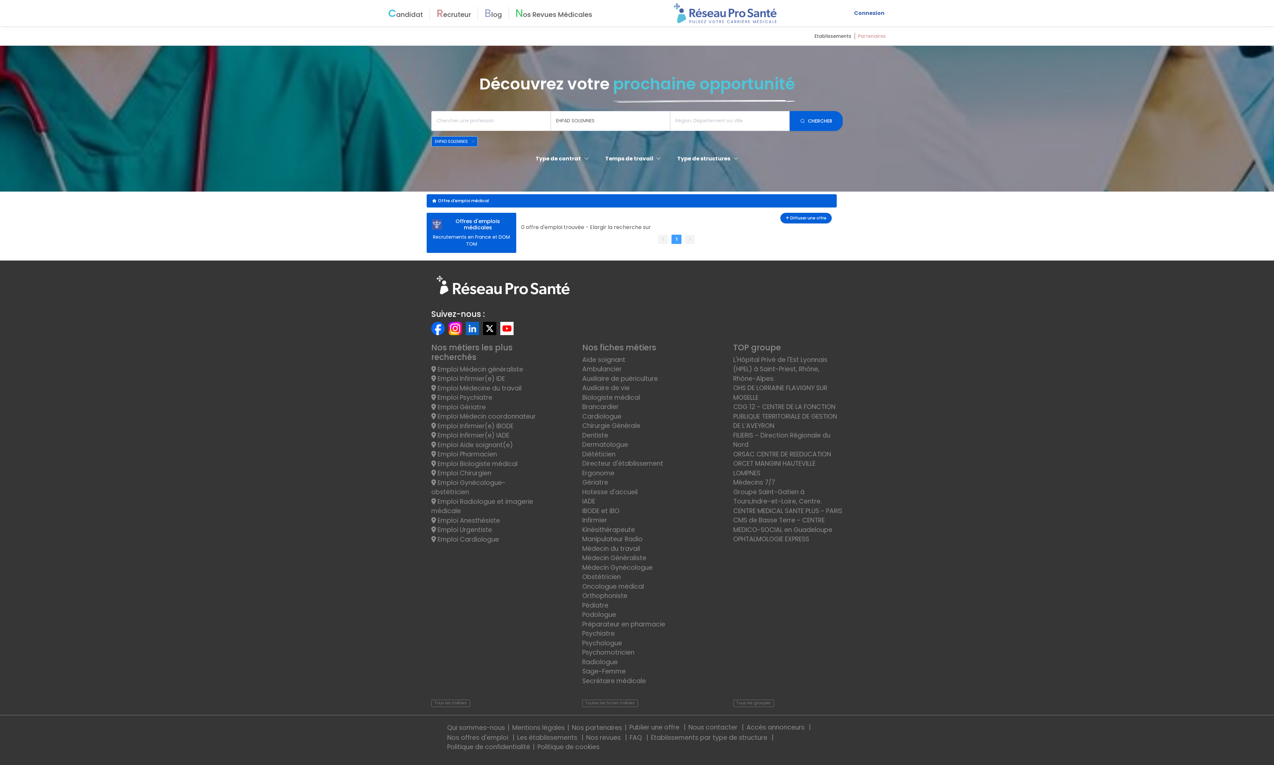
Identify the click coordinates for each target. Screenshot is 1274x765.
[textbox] (491, 121)
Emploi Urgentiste (464, 529)
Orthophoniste (604, 595)
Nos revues (604, 737)
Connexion (869, 13)
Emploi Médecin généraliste (479, 369)
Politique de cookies (568, 746)
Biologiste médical (611, 397)
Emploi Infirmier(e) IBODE (475, 426)
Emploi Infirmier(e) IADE (472, 435)
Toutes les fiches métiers (610, 703)
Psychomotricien (608, 652)
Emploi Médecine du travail (479, 388)
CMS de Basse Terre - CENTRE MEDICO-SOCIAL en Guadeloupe (782, 525)
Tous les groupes (753, 703)
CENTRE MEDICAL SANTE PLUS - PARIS (787, 510)
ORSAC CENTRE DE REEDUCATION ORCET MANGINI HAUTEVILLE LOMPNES (782, 464)
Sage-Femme (604, 671)
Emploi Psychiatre (464, 397)
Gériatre (595, 482)
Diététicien (598, 454)
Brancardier (600, 406)
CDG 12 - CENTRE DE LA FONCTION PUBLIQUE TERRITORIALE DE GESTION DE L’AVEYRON (785, 416)
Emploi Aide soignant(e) (474, 445)
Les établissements (548, 737)
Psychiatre (598, 633)
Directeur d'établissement (622, 463)
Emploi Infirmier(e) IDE (470, 378)
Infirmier (594, 520)
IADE (588, 501)
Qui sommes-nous (476, 727)
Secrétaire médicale (614, 681)
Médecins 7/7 (754, 482)
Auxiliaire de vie (606, 387)
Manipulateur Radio (612, 539)
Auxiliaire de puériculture (620, 378)
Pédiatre (595, 605)
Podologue (599, 614)
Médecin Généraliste (614, 558)
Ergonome (598, 473)
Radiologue (600, 662)
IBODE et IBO (600, 510)
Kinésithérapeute (608, 529)
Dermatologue (605, 444)
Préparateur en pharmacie (623, 624)
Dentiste (595, 435)
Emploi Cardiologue (467, 539)
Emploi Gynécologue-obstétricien (468, 487)
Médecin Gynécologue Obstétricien (617, 572)
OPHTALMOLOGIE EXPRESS (771, 539)
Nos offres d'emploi (478, 737)
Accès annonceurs (776, 727)
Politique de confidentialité (488, 746)
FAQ (637, 737)
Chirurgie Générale (611, 425)
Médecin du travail (612, 548)
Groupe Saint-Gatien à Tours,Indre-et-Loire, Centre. (777, 497)
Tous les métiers (450, 703)
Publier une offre (655, 727)
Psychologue (602, 643)
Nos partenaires (597, 727)
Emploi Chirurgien (463, 473)
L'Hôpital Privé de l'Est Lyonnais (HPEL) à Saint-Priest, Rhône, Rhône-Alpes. (780, 369)
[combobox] (491, 121)
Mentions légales (538, 727)
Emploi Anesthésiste (468, 520)
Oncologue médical (613, 586)
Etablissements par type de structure (710, 737)
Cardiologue (601, 416)
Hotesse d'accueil (610, 492)
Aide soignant (603, 359)
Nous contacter (713, 727)
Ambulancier (602, 369)
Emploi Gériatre (461, 407)
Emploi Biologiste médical (477, 463)
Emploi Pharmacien (466, 454)
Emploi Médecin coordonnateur (486, 416)
